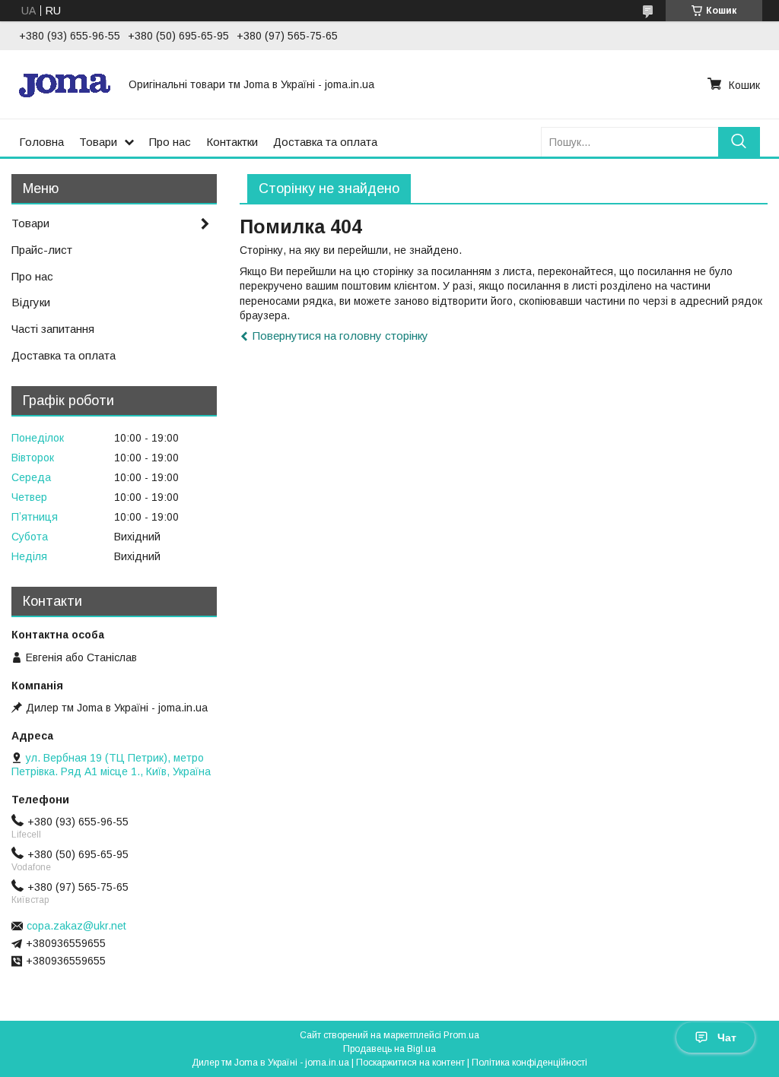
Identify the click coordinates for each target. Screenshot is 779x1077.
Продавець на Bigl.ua (389, 1049)
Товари (98, 141)
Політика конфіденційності (529, 1062)
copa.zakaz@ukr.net (76, 926)
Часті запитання (52, 328)
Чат (726, 1037)
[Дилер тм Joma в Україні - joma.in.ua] (64, 84)
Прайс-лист (41, 249)
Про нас (170, 141)
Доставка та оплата (325, 141)
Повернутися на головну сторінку (340, 335)
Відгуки (30, 302)
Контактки (232, 141)
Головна (41, 141)
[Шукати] (739, 142)
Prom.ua (461, 1035)
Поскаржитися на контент (410, 1062)
